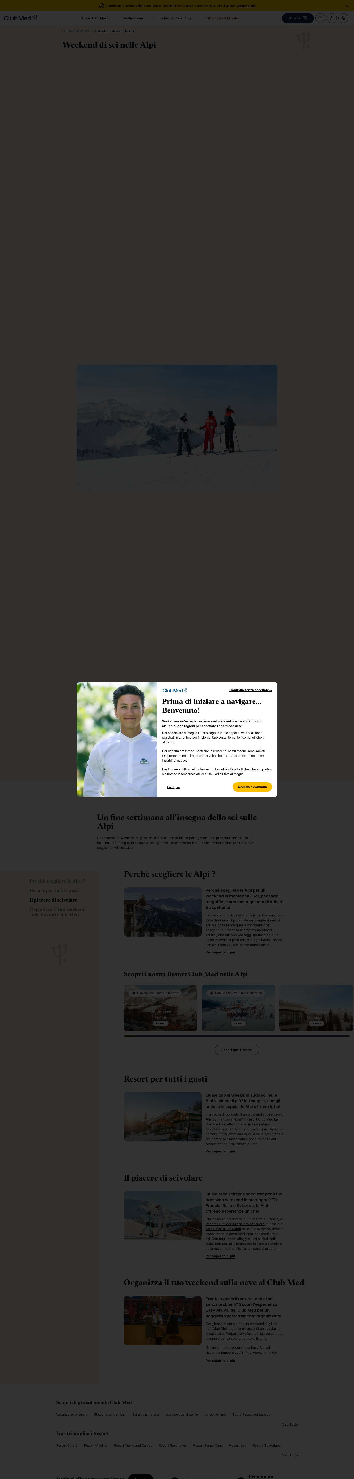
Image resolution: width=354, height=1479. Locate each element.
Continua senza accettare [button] (250, 689)
